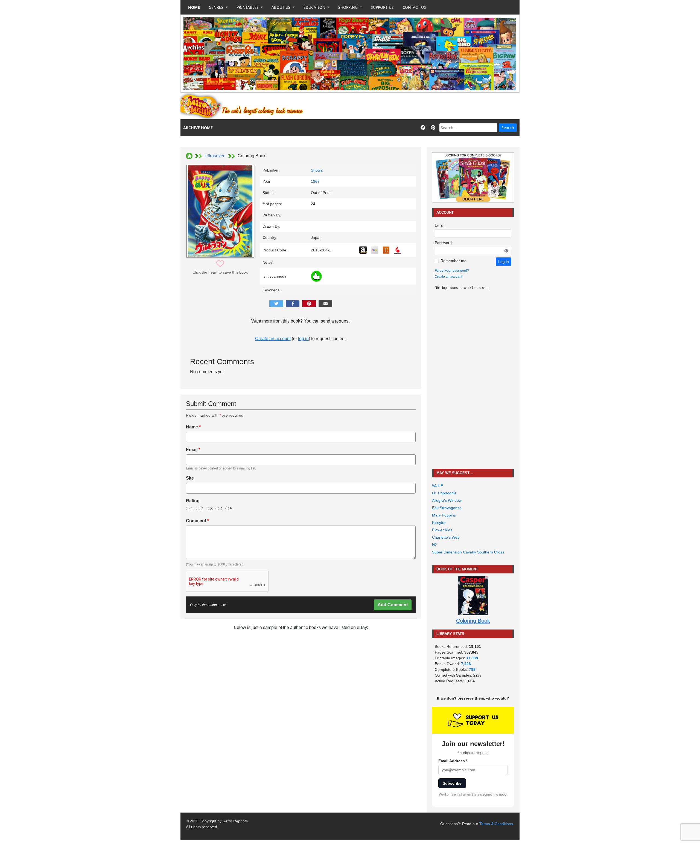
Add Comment (393, 604)
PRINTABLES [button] (248, 7)
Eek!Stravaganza (447, 508)
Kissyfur (439, 522)
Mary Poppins (444, 515)
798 (472, 669)
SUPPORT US (382, 7)
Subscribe (452, 783)
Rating (193, 500)
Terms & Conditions (496, 824)
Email (193, 449)
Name (193, 427)
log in (303, 338)
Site (190, 478)
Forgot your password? (452, 270)
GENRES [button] (216, 7)
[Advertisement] (420, 106)
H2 (434, 545)
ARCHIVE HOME (198, 127)
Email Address (452, 761)
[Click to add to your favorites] (220, 264)
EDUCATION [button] (315, 7)
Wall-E (437, 485)
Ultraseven (215, 155)
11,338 (472, 658)
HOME (194, 7)
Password (443, 242)
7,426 (466, 664)
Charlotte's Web (446, 537)
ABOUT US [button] (281, 7)
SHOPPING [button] (348, 7)
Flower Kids (442, 530)
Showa (317, 170)
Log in (503, 261)
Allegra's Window (447, 500)
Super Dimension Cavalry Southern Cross (468, 552)
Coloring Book (473, 621)
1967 (315, 181)
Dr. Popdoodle (444, 493)
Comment (197, 520)
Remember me (453, 261)
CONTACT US (414, 7)
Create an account (273, 338)
